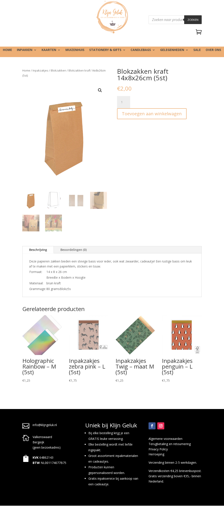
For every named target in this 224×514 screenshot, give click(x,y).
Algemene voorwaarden (165, 439)
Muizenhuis (74, 50)
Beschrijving (38, 250)
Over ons (213, 50)
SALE (197, 50)
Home (7, 50)
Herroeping (156, 454)
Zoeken (192, 20)
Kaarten (49, 50)
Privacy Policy (158, 449)
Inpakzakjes (40, 70)
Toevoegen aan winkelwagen (152, 114)
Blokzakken (58, 70)
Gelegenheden (172, 50)
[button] (100, 90)
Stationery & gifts (105, 50)
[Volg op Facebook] (152, 425)
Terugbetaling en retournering (170, 444)
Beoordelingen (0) (73, 250)
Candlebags (141, 50)
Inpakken (24, 50)
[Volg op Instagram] (160, 425)
